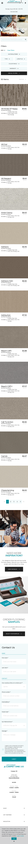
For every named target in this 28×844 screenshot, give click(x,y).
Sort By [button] (21, 79)
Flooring (11, 17)
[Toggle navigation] (2, 3)
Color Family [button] (13, 63)
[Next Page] (23, 502)
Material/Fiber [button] (13, 54)
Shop (5, 808)
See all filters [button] (12, 73)
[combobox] (12, 39)
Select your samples (12, 633)
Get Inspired (7, 815)
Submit (14, 759)
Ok (14, 838)
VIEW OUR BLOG (12, 569)
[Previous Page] (4, 502)
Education (6, 821)
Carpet (18, 17)
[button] (19, 3)
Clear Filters (10, 50)
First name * (5, 657)
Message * (4, 730)
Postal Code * (5, 711)
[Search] (25, 39)
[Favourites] (22, 3)
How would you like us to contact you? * (12, 682)
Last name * (5, 667)
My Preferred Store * (7, 721)
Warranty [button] (13, 68)
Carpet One (4, 17)
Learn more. (20, 836)
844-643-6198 (14, 11)
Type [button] (6, 59)
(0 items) (25, 2)
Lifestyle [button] (20, 59)
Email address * (6, 701)
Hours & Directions (14, 778)
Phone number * (6, 692)
